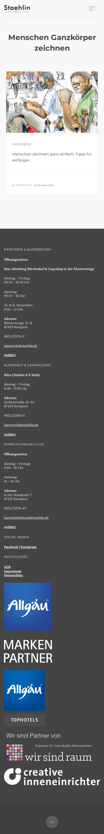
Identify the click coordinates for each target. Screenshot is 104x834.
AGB (7, 567)
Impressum (12, 571)
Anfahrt (10, 355)
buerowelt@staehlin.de (21, 425)
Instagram (29, 547)
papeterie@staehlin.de (20, 346)
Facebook (11, 547)
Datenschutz (13, 575)
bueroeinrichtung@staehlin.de (26, 517)
